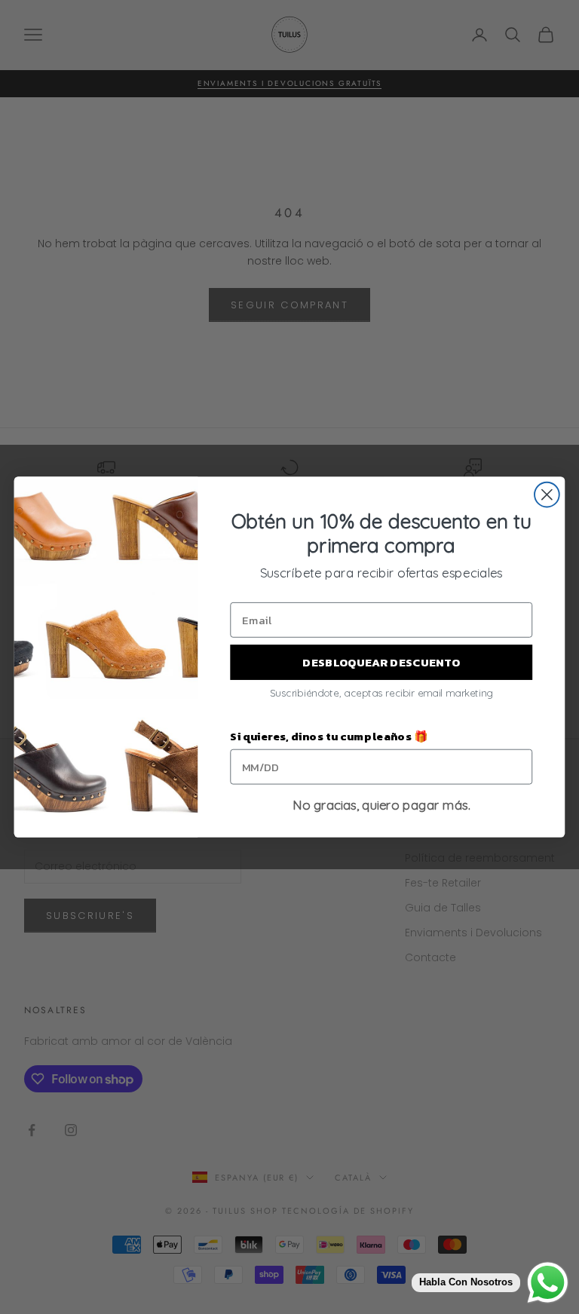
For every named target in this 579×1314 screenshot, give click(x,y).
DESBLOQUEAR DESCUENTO (381, 662)
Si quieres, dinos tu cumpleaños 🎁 (328, 736)
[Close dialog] (547, 494)
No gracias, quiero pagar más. (381, 805)
